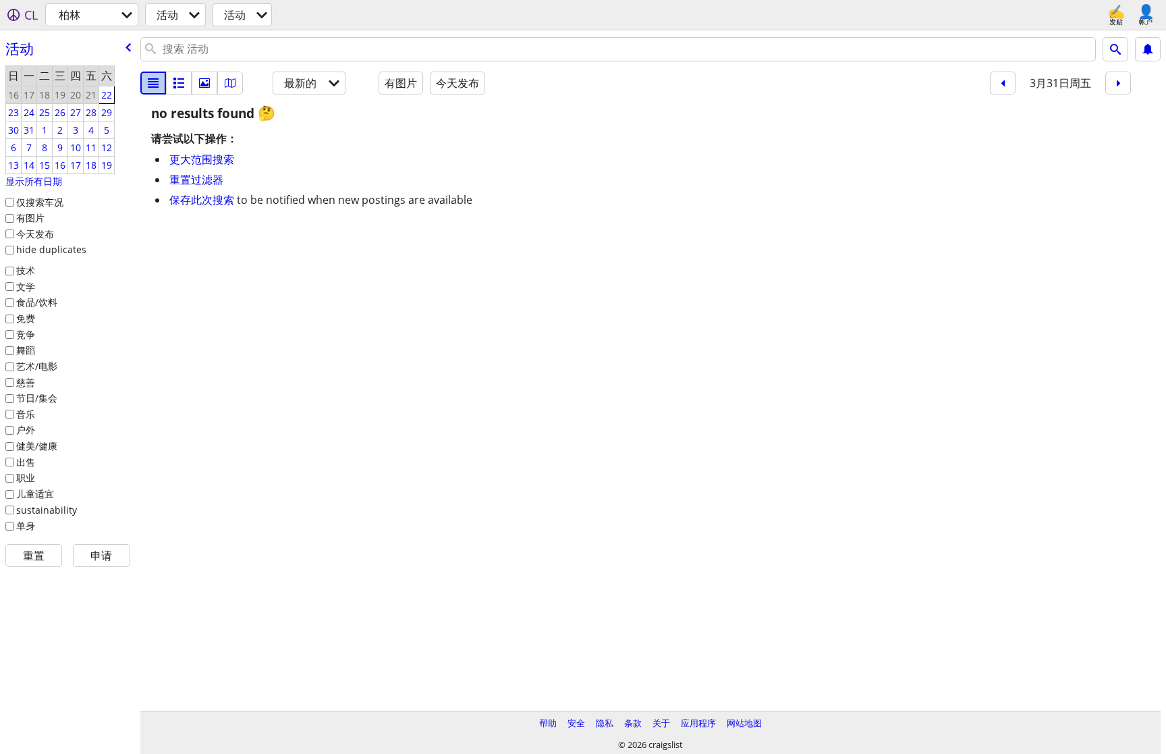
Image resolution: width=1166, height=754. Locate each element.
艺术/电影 (36, 366)
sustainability (46, 510)
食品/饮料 (36, 302)
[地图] (230, 83)
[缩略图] (179, 83)
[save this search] (1148, 49)
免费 (25, 318)
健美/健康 (36, 445)
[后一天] (1118, 83)
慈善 (25, 382)
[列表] (153, 83)
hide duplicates (51, 249)
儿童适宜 (35, 493)
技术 (25, 270)
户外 (25, 429)
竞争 (25, 334)
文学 (25, 286)
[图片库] (204, 83)
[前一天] (1003, 83)
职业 (25, 477)
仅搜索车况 (39, 202)
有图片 (30, 217)
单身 (25, 525)
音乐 (25, 414)
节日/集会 (36, 398)
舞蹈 (25, 350)
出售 (25, 462)
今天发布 (35, 233)
